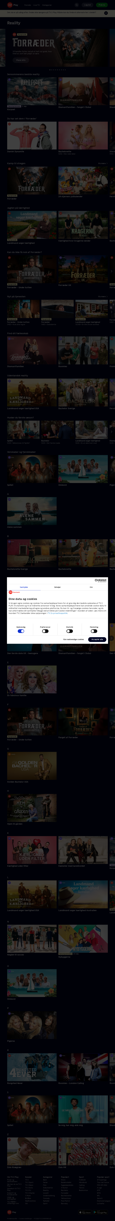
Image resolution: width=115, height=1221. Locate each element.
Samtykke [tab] (24, 587)
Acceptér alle (97, 639)
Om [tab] (91, 587)
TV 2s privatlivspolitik (58, 613)
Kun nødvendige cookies (73, 639)
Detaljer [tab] (57, 587)
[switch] (45, 631)
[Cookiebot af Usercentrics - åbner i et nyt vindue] (96, 580)
